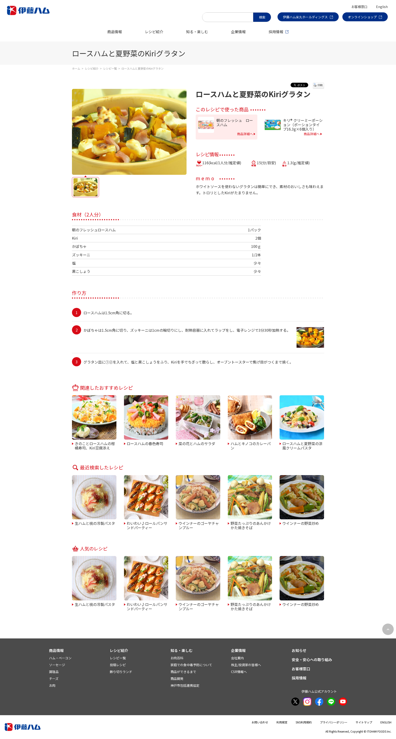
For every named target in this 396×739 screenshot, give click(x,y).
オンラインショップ (362, 17)
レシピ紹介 (154, 31)
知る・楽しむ (197, 31)
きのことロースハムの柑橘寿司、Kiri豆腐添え (95, 445)
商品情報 (114, 31)
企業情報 (238, 31)
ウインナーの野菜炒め (300, 523)
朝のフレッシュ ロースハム (234, 122)
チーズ (53, 678)
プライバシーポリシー (333, 722)
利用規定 (281, 722)
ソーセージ (57, 664)
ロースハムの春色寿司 (145, 443)
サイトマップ (364, 722)
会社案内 (237, 658)
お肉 (52, 685)
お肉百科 (176, 658)
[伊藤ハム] (29, 15)
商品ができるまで (183, 671)
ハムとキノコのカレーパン (251, 445)
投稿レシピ (118, 664)
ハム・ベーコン (60, 658)
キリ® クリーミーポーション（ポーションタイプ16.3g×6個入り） (303, 124)
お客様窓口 (359, 6)
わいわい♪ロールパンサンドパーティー (147, 525)
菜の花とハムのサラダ (197, 443)
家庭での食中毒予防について (191, 664)
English (382, 6)
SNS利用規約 (304, 722)
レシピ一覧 (110, 68)
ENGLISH (385, 722)
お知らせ (299, 650)
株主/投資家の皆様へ (246, 664)
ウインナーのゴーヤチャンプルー (199, 525)
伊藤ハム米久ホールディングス (305, 17)
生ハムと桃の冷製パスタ (95, 523)
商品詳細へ (245, 133)
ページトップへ (388, 629)
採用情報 (276, 31)
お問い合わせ (260, 722)
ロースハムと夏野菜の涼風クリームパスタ (302, 445)
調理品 (54, 671)
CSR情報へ (239, 671)
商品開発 (176, 678)
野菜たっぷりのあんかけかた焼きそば (251, 525)
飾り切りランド (121, 671)
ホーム (76, 68)
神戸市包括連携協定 (184, 685)
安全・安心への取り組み (312, 659)
